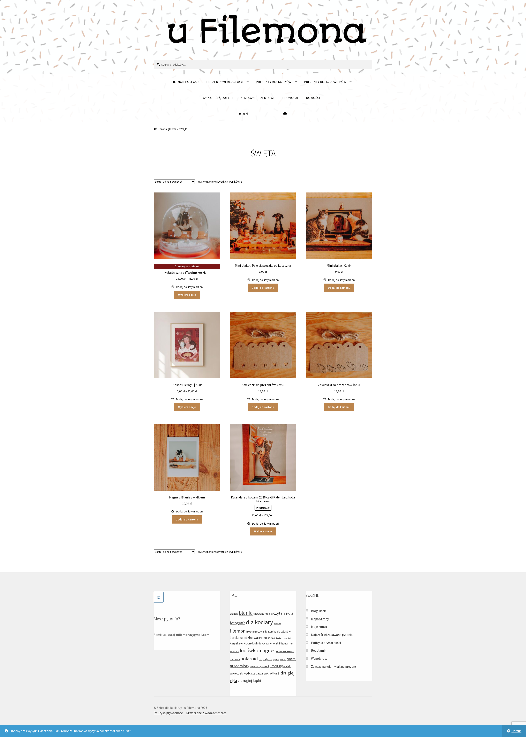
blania (246, 612)
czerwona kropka (263, 613)
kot (289, 638)
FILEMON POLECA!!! (185, 82)
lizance (284, 643)
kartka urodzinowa (244, 637)
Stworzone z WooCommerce (206, 713)
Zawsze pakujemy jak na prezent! (334, 666)
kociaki (272, 638)
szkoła (253, 666)
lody (291, 643)
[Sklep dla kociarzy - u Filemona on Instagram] (159, 597)
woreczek (236, 673)
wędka (247, 673)
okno (290, 651)
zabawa (257, 673)
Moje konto (319, 627)
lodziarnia (234, 651)
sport (283, 659)
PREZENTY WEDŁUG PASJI (224, 82)
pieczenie (235, 659)
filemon (238, 631)
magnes (266, 650)
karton (262, 638)
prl (260, 659)
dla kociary (259, 622)
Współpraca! (319, 658)
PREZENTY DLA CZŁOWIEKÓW (325, 82)
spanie (276, 659)
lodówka (249, 650)
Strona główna (167, 129)
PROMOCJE (290, 98)
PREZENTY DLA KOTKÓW (273, 82)
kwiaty (265, 643)
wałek (287, 666)
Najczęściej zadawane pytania (332, 635)
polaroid (249, 658)
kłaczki (275, 643)
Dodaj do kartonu (263, 288)
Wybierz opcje (187, 295)
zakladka (270, 673)
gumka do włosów (279, 631)
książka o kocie (241, 643)
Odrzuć (516, 731)
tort (266, 666)
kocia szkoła (281, 638)
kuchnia (256, 643)
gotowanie (261, 631)
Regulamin (318, 650)
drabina (277, 623)
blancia (234, 613)
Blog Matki (318, 611)
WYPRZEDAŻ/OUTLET (218, 98)
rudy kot (267, 659)
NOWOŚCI (313, 98)
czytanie (280, 613)
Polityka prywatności (326, 643)
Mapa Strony (320, 619)
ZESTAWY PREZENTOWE (258, 98)
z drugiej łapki (249, 680)
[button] (187, 286)
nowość (281, 651)
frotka (250, 631)
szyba (260, 666)
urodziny (276, 666)
